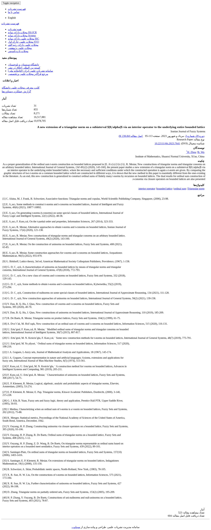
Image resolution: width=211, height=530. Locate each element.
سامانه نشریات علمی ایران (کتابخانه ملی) (30, 70)
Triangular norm (196, 188)
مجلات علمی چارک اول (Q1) (23, 41)
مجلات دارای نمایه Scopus (22, 35)
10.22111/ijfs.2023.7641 (167, 143)
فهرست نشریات (17, 9)
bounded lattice (164, 188)
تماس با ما (13, 12)
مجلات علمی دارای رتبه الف (23, 45)
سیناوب (76, 527)
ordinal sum (180, 188)
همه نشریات (14, 29)
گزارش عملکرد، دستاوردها (16, 91)
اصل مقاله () (131, 136)
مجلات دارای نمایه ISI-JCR (22, 32)
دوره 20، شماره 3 (194, 136)
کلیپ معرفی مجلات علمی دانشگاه (21, 87)
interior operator (146, 188)
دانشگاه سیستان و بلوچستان (23, 64)
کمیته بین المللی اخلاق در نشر (24, 67)
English (12, 17)
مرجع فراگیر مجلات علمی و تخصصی (28, 74)
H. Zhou (191, 152)
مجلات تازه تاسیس (18, 51)
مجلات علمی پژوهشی (20, 48)
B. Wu (201, 152)
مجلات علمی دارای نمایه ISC (23, 38)
